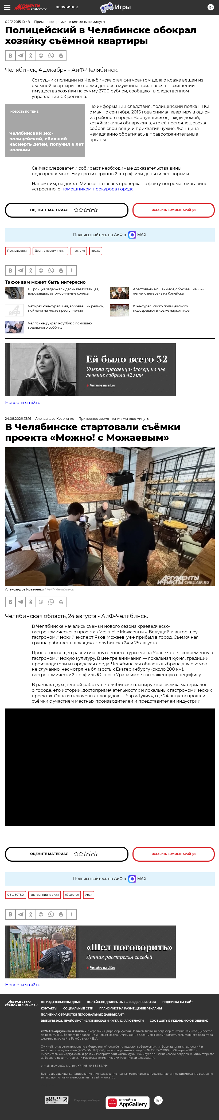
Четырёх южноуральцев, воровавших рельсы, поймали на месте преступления (66, 308)
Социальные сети (78, 1008)
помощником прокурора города (97, 189)
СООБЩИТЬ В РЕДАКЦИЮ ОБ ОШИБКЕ (179, 1021)
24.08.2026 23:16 (18, 419)
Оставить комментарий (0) (174, 210)
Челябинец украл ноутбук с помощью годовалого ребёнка (60, 325)
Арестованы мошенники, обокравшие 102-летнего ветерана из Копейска (168, 291)
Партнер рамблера (87, 1100)
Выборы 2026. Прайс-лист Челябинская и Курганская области (92, 1021)
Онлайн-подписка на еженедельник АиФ (121, 1002)
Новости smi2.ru (23, 402)
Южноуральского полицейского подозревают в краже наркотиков (161, 308)
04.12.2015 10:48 (17, 22)
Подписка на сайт (177, 1002)
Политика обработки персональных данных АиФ (82, 1014)
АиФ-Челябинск (60, 589)
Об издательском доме (61, 1002)
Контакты (49, 1008)
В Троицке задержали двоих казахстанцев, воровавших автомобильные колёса (63, 291)
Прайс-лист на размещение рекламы (130, 1008)
